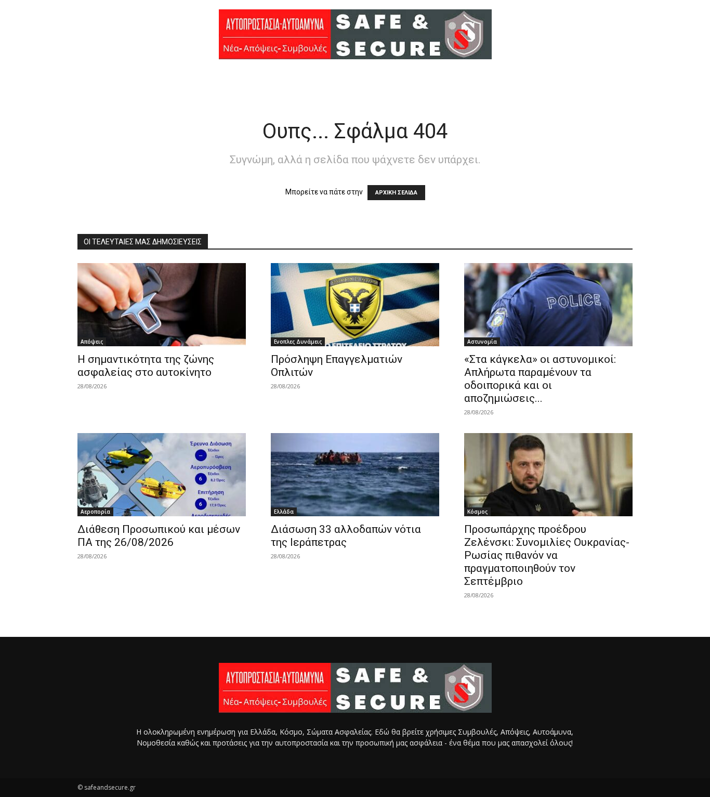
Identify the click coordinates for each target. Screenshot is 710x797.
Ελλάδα (284, 511)
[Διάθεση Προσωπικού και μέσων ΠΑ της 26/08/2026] (161, 474)
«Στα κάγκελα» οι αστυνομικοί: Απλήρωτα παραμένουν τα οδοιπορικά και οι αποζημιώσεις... (540, 378)
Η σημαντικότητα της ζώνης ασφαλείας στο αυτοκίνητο (145, 365)
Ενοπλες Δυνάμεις (298, 341)
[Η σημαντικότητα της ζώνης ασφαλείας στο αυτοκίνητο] (161, 304)
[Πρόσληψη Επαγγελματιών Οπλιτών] (355, 304)
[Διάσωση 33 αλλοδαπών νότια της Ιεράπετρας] (355, 474)
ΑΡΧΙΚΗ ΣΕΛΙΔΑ (396, 192)
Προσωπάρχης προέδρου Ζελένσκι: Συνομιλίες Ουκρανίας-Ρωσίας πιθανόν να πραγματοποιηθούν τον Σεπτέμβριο (546, 555)
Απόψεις (92, 341)
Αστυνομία (482, 341)
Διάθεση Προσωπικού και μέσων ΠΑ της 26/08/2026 (158, 535)
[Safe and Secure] (355, 34)
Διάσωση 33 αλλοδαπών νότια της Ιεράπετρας (346, 535)
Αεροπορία (95, 511)
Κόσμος (477, 511)
